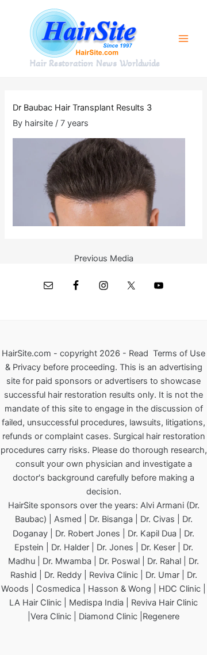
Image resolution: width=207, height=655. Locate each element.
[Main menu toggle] (183, 38)
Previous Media (103, 258)
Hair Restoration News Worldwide (95, 63)
